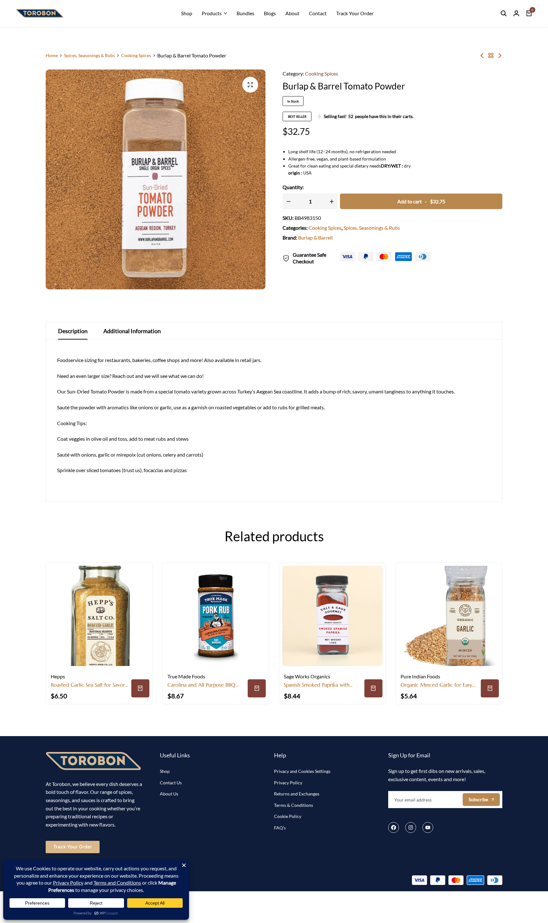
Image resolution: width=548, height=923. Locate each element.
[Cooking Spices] (490, 55)
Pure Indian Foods (420, 676)
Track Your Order (355, 13)
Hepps (58, 676)
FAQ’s (280, 827)
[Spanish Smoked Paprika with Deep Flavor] (332, 616)
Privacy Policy (288, 782)
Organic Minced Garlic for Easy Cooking (436, 685)
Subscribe (478, 799)
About (292, 13)
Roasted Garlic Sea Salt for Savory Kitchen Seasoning (89, 685)
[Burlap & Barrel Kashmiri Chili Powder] (482, 55)
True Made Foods (186, 676)
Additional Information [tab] (132, 330)
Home (52, 55)
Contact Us (171, 782)
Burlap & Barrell (315, 237)
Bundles (245, 13)
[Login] (516, 13)
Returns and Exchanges (296, 793)
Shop (186, 13)
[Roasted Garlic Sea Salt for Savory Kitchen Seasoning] (99, 616)
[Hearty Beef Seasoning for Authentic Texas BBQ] (499, 55)
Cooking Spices (136, 55)
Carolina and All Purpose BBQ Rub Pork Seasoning (201, 685)
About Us (169, 793)
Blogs (270, 13)
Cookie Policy (287, 816)
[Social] (393, 827)
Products (212, 13)
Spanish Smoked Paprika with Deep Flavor (316, 685)
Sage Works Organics (307, 676)
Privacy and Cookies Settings (302, 771)
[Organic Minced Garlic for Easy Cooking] (449, 616)
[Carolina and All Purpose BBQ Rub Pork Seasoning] (216, 616)
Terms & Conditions (293, 805)
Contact (318, 13)
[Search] (503, 13)
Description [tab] (73, 330)
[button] (140, 688)
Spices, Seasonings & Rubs (89, 55)
